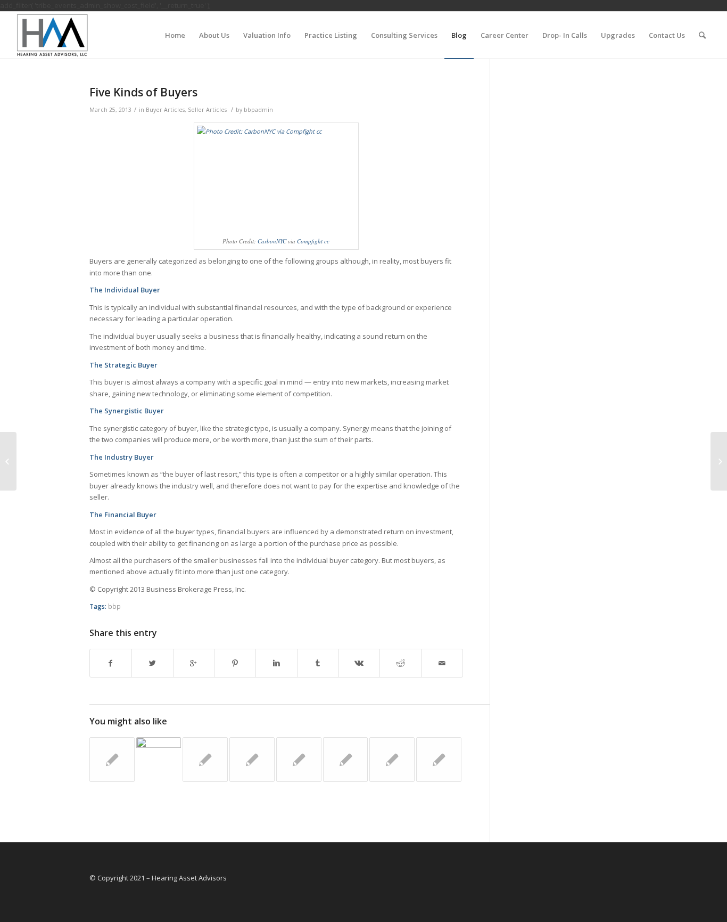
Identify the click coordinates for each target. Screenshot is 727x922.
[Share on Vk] (359, 663)
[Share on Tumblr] (318, 663)
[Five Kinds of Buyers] (719, 461)
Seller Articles (207, 109)
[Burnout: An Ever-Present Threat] (438, 759)
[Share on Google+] (194, 663)
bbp (114, 606)
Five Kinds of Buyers (143, 92)
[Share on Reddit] (400, 663)
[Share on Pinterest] (234, 663)
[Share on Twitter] (152, 663)
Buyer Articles (165, 109)
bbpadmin (258, 109)
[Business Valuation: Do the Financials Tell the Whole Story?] (392, 759)
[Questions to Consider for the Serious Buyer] (298, 759)
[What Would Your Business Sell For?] (252, 759)
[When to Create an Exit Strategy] (205, 759)
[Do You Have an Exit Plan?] (345, 759)
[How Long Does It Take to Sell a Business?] (112, 759)
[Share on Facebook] (110, 663)
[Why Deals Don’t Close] (158, 759)
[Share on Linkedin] (276, 663)
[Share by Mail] (442, 663)
